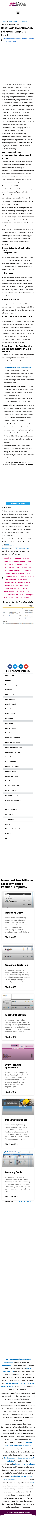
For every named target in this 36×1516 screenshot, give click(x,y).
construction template (21, 573)
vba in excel (24, 597)
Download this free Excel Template (17, 368)
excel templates (18, 582)
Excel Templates (10, 41)
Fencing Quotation (15, 1015)
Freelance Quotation (16, 965)
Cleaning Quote (13, 1172)
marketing (15, 1476)
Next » (28, 1201)
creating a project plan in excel (16, 576)
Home (3, 21)
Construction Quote (16, 1119)
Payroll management (10, 1479)
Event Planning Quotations (13, 1066)
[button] (10, 666)
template (14, 597)
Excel (32, 1483)
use (9, 1458)
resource (27, 1476)
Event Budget (28, 38)
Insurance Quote (14, 912)
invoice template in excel (14, 591)
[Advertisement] (18, 63)
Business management (18, 21)
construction (14, 561)
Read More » (11, 937)
